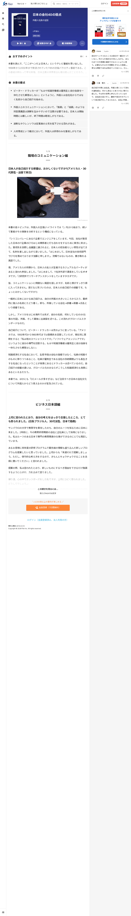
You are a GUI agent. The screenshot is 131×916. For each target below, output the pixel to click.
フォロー (106, 51)
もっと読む (125, 72)
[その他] (82, 43)
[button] (110, 63)
